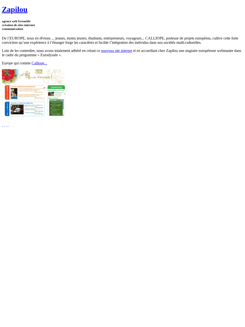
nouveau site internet (116, 51)
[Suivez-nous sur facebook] (2, 125)
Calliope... (39, 63)
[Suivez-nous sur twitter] (4, 125)
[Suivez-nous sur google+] (6, 125)
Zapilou (15, 9)
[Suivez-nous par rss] (8, 125)
